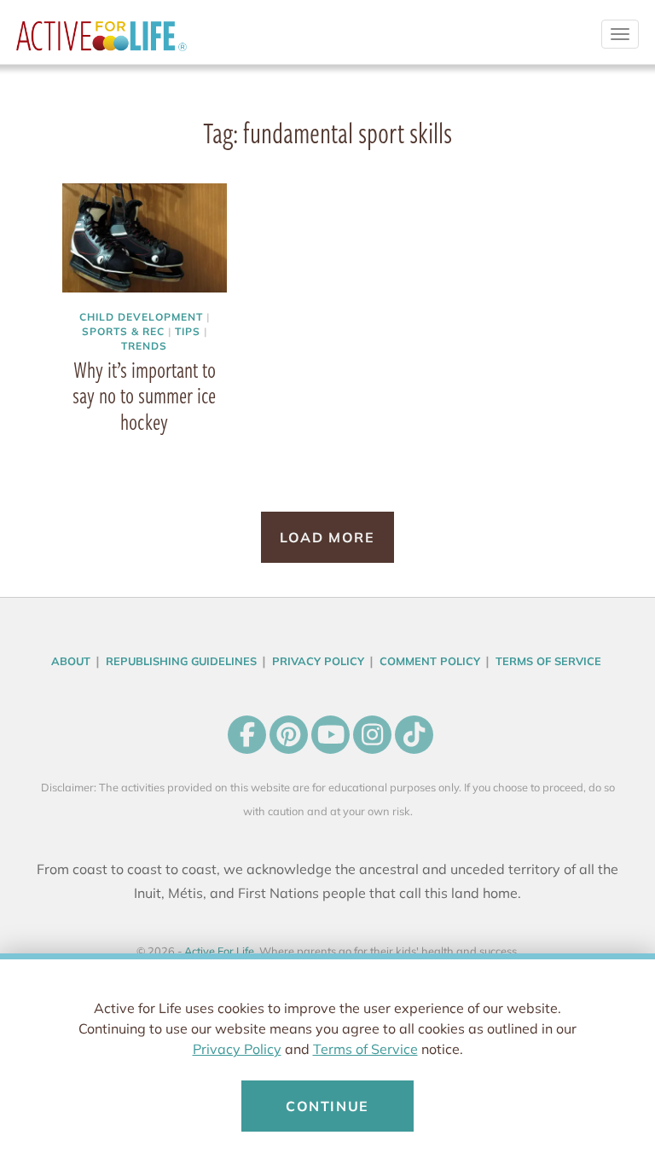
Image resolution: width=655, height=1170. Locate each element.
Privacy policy (318, 661)
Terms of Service (365, 1048)
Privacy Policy (237, 1048)
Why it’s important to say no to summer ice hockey (144, 395)
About (70, 661)
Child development (140, 316)
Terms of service (548, 661)
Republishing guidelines (181, 661)
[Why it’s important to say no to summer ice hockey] (144, 239)
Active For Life (101, 42)
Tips (187, 331)
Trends (144, 345)
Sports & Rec (123, 331)
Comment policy (430, 661)
